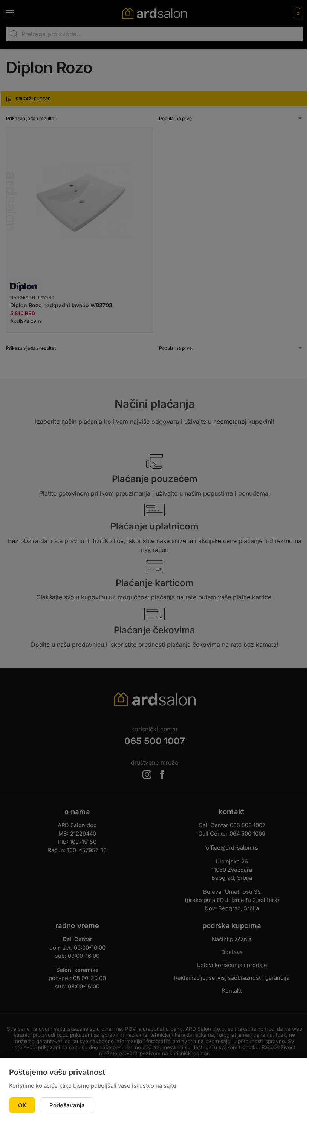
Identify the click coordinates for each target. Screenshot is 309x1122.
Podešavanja (67, 1105)
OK (22, 1105)
